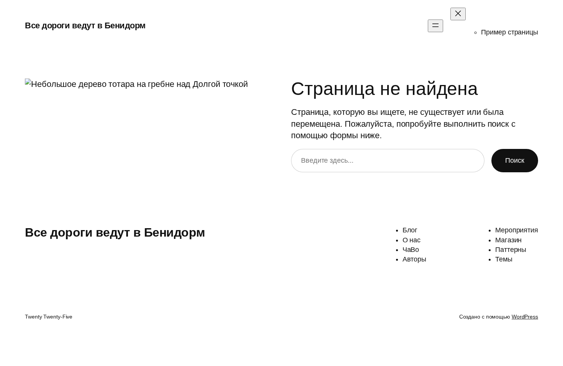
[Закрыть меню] (458, 14)
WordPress (525, 317)
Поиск (514, 160)
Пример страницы (509, 32)
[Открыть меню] (435, 26)
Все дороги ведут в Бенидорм (85, 25)
